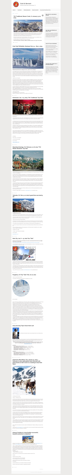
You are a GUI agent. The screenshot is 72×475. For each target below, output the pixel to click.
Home (13, 13)
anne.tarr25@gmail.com (18, 444)
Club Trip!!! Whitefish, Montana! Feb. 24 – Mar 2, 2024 (27, 46)
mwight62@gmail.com (28, 190)
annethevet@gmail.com (20, 427)
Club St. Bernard (25, 3)
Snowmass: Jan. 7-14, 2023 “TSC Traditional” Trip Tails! (28, 97)
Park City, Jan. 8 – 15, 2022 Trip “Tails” (23, 238)
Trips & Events (15, 357)
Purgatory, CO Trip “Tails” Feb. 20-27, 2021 (24, 274)
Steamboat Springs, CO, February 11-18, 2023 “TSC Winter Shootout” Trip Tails (27, 147)
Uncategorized (16, 42)
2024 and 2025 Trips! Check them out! (23, 325)
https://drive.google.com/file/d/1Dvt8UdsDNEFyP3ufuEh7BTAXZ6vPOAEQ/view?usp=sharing (26, 242)
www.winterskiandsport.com (27, 269)
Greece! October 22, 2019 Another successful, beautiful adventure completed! (25, 433)
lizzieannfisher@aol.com (28, 343)
